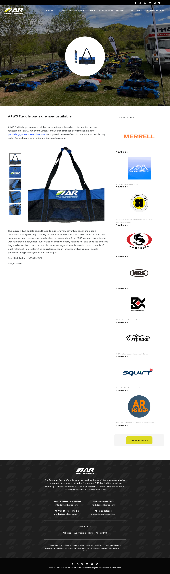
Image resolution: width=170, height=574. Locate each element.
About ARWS (101, 533)
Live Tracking (80, 533)
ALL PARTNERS (139, 440)
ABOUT (120, 10)
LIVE (131, 10)
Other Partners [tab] (126, 117)
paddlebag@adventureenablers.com (27, 134)
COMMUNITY (154, 10)
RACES (50, 10)
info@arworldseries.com (67, 505)
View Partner (122, 152)
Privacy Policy (115, 568)
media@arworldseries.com (66, 514)
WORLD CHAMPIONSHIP (72, 10)
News (90, 533)
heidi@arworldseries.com (103, 505)
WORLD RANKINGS (100, 10)
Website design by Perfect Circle (96, 568)
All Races (67, 533)
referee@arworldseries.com (103, 514)
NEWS (138, 10)
